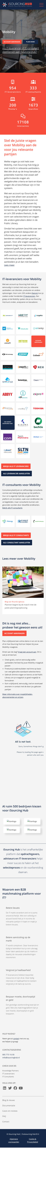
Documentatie (8, 1105)
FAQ (4, 1116)
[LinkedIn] (4, 1088)
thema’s (35, 293)
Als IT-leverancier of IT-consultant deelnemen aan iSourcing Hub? (20, 49)
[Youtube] (21, 1088)
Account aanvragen (12, 42)
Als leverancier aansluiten (16, 473)
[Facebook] (15, 1088)
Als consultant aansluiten (16, 542)
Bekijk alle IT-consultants (12, 508)
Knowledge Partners (10, 1070)
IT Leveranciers (8, 1073)
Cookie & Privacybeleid (32, 1140)
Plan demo (30, 42)
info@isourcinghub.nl (11, 1057)
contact (16, 1038)
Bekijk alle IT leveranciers (16, 466)
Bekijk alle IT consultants (16, 535)
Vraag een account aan (27, 652)
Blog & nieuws (8, 1100)
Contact (5, 1121)
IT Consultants (8, 1076)
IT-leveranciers (29, 296)
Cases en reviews (9, 1111)
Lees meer (9, 265)
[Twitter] (10, 1088)
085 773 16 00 (8, 1054)
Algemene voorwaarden (13, 1140)
